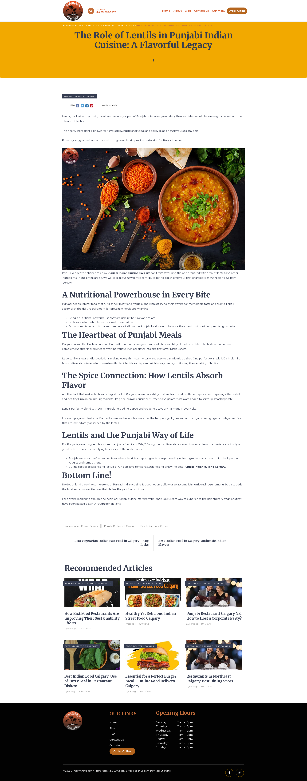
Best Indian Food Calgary (154, 526)
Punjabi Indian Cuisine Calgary (79, 96)
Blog (188, 10)
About (177, 10)
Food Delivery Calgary (140, 646)
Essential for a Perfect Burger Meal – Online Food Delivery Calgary (150, 681)
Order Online (237, 10)
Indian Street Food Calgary (143, 583)
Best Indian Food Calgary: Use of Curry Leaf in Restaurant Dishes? (90, 681)
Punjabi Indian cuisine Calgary (204, 466)
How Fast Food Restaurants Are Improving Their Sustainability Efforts (92, 618)
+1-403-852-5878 (106, 12)
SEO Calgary (118, 770)
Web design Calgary (138, 770)
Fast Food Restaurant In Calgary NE (88, 583)
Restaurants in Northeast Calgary (209, 646)
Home (166, 10)
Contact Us (201, 10)
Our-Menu (218, 10)
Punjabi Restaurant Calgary (119, 526)
